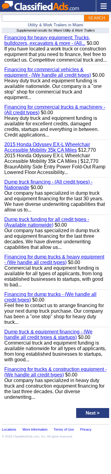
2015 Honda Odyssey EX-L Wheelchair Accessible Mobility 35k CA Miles (47, 147)
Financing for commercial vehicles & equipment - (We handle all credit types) (47, 72)
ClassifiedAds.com (26, 436)
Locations (9, 429)
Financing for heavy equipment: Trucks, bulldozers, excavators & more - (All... (47, 40)
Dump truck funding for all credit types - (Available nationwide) (46, 222)
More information (35, 429)
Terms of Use (64, 429)
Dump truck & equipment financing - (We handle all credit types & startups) (48, 334)
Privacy (86, 429)
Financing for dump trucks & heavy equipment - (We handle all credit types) (54, 259)
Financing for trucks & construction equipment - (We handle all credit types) (55, 372)
